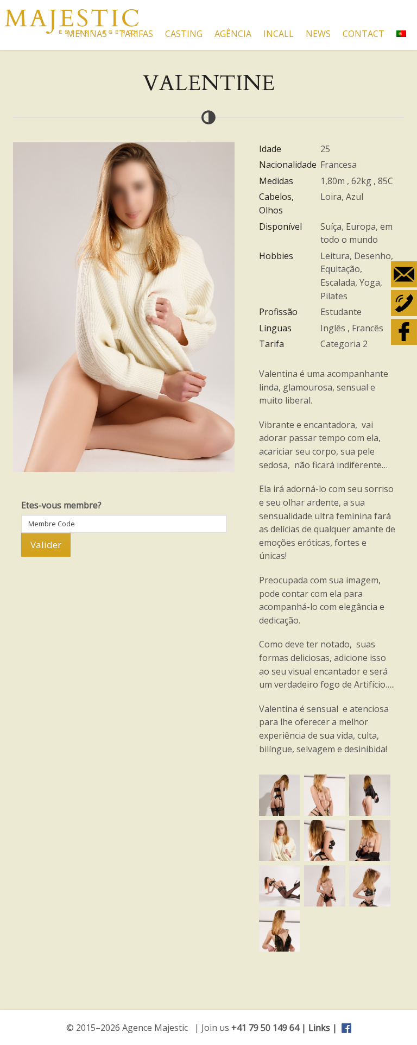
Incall (278, 34)
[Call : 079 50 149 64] (404, 303)
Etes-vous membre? (61, 505)
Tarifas (136, 34)
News (318, 34)
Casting (184, 34)
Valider (45, 544)
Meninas (87, 34)
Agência (232, 34)
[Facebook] (404, 332)
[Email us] (404, 274)
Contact (363, 34)
